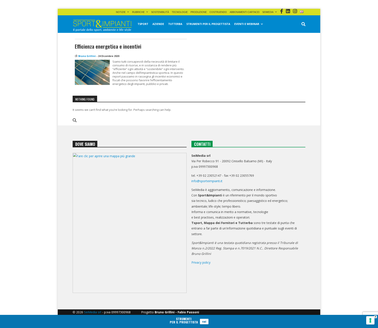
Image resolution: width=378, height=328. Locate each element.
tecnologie (180, 12)
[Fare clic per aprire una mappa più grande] (130, 223)
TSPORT (143, 24)
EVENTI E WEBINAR (246, 24)
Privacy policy (200, 262)
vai (204, 321)
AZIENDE (158, 24)
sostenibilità (160, 12)
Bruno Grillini (87, 56)
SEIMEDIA (267, 12)
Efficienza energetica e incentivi (108, 46)
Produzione (199, 12)
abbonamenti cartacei (244, 12)
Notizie (121, 12)
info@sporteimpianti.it (206, 181)
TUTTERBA (175, 24)
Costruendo (218, 12)
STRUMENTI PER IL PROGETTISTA (208, 24)
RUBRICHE (138, 12)
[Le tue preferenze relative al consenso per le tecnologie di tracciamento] (370, 320)
